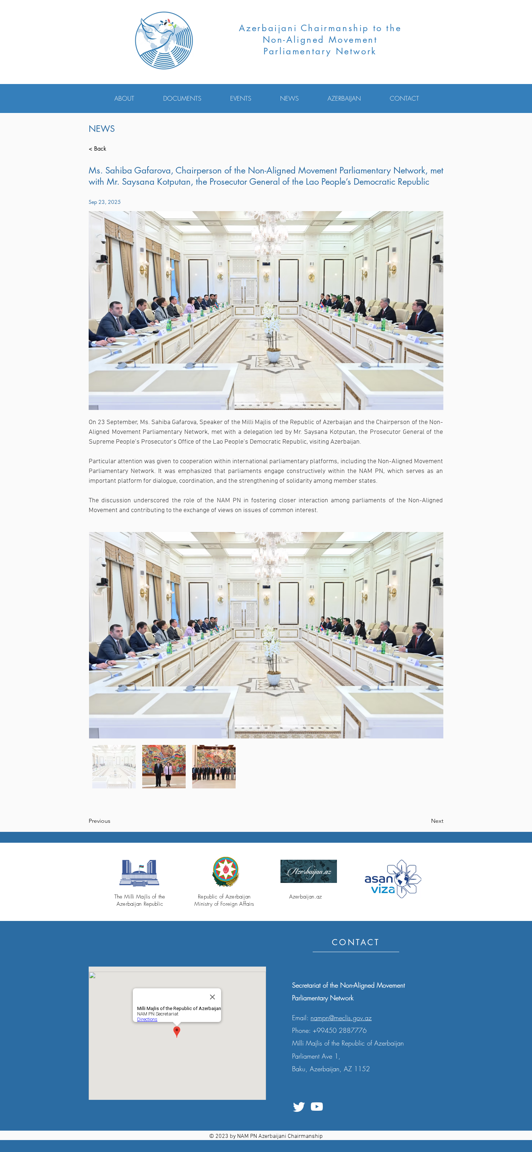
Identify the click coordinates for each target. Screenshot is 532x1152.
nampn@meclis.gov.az (341, 1017)
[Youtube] (317, 1106)
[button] (133, 98)
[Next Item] (431, 635)
